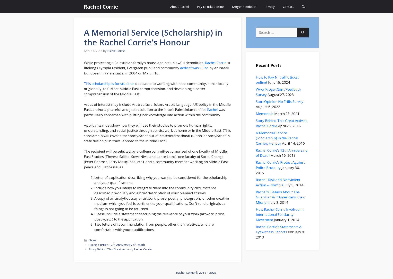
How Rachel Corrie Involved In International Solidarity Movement (280, 214)
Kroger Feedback (244, 6)
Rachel (212, 109)
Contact (288, 6)
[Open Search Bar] (303, 6)
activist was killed (194, 67)
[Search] (303, 32)
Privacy (269, 6)
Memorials (264, 113)
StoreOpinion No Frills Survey (279, 101)
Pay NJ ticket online (210, 6)
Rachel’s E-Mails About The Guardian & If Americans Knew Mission (280, 197)
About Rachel (179, 6)
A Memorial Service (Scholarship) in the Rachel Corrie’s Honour (277, 138)
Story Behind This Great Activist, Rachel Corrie (120, 249)
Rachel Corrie (101, 6)
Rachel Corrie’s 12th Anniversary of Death (117, 245)
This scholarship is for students (109, 83)
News (92, 240)
